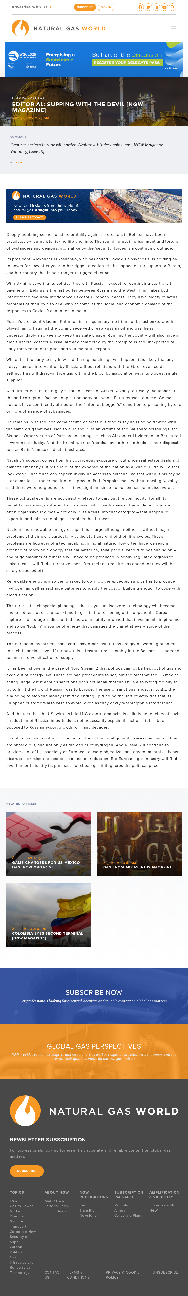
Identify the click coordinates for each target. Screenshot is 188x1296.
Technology (20, 1273)
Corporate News (24, 1232)
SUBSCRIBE (85, 7)
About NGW (55, 1201)
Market (16, 1211)
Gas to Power (21, 1206)
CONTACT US (53, 1275)
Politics (16, 1252)
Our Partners (56, 1211)
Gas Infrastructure (22, 1259)
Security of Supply (19, 1239)
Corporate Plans (128, 1215)
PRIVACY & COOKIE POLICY (123, 1275)
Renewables (20, 1267)
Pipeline (17, 1216)
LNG (13, 1201)
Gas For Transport (18, 1224)
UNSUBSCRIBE (165, 1272)
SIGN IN (106, 7)
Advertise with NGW (161, 1207)
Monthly (121, 1205)
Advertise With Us (32, 6)
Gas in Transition (88, 1207)
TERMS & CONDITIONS (78, 1275)
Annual (120, 1210)
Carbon (16, 1247)
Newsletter (89, 1215)
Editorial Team (57, 1206)
